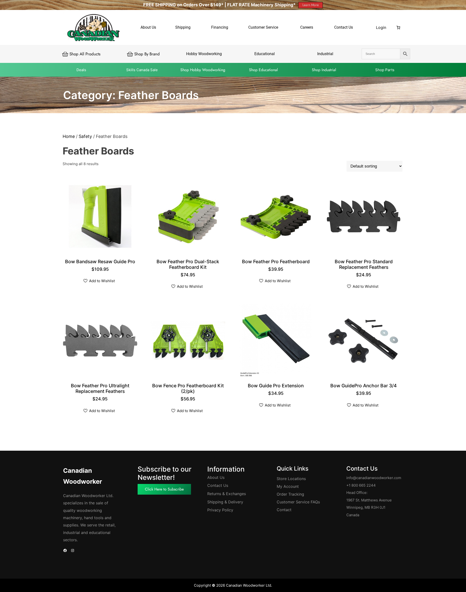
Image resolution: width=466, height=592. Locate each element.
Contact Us (217, 485)
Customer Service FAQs (298, 501)
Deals (81, 70)
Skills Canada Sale (142, 70)
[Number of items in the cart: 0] (398, 27)
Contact (284, 509)
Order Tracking (290, 494)
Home (69, 136)
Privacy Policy (220, 509)
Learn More (310, 4)
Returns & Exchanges (226, 493)
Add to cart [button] (100, 262)
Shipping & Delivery (225, 501)
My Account (288, 486)
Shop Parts (384, 70)
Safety (85, 136)
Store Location (290, 478)
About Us (216, 477)
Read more (276, 386)
